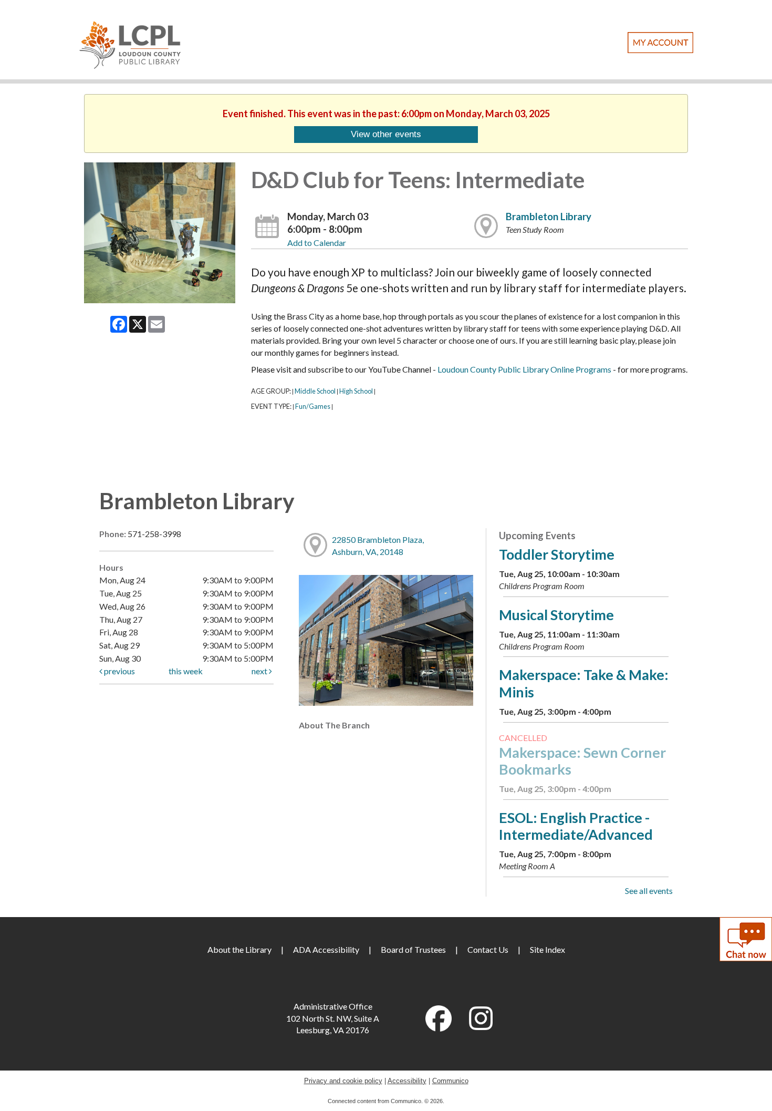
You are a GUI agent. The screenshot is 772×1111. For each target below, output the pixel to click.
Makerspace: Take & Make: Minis (584, 683)
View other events (386, 134)
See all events (649, 891)
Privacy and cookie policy (343, 1081)
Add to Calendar (316, 243)
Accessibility (407, 1081)
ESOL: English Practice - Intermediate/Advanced (576, 826)
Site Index (547, 949)
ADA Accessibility (326, 949)
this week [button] (186, 671)
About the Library (239, 949)
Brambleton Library (548, 216)
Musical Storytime (556, 614)
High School (356, 391)
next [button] (260, 671)
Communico (450, 1081)
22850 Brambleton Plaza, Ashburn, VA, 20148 (378, 545)
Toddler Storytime (556, 554)
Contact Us (487, 949)
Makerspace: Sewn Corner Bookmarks (582, 761)
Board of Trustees (413, 949)
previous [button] (118, 671)
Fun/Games (312, 406)
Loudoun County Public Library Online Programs (524, 369)
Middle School (315, 391)
